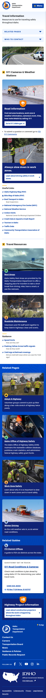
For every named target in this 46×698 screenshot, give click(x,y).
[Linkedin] (38, 665)
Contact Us (7, 637)
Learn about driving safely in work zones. (20, 177)
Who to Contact (13, 39)
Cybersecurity (19, 691)
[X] (20, 665)
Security (5, 694)
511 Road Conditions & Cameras (21, 566)
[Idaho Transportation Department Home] (12, 5)
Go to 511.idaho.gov (14, 123)
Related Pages (12, 32)
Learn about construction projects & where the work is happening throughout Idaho (21, 613)
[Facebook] (14, 665)
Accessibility (7, 691)
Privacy (28, 691)
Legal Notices (38, 691)
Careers (6, 641)
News (5, 648)
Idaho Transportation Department (19, 629)
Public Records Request (13, 655)
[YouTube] (26, 665)
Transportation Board (12, 644)
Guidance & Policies (11, 651)
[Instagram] (32, 665)
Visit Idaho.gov (27, 681)
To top (41, 625)
